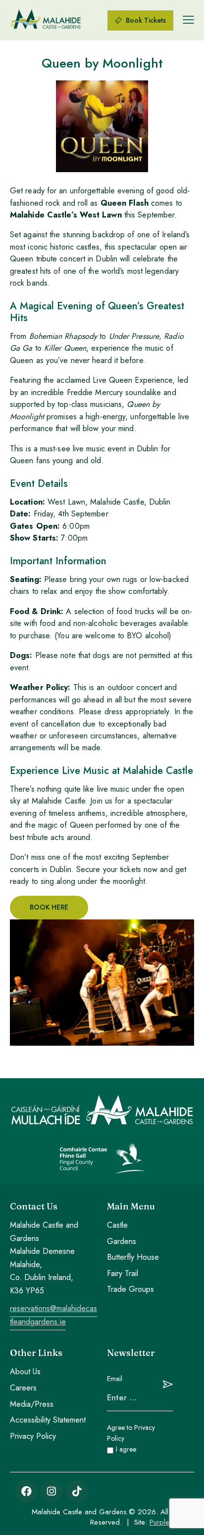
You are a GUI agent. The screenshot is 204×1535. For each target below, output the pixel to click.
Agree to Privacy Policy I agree (131, 1438)
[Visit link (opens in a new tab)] (26, 1491)
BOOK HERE (49, 907)
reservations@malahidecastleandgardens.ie (53, 1315)
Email (114, 1379)
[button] (188, 20)
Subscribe (165, 1384)
